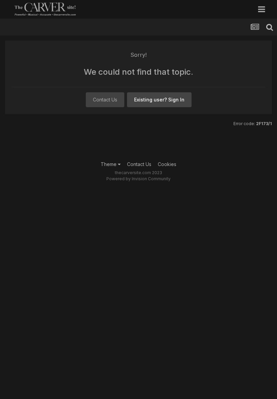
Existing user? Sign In (159, 99)
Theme (109, 164)
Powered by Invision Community (138, 178)
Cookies (167, 164)
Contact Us (105, 99)
